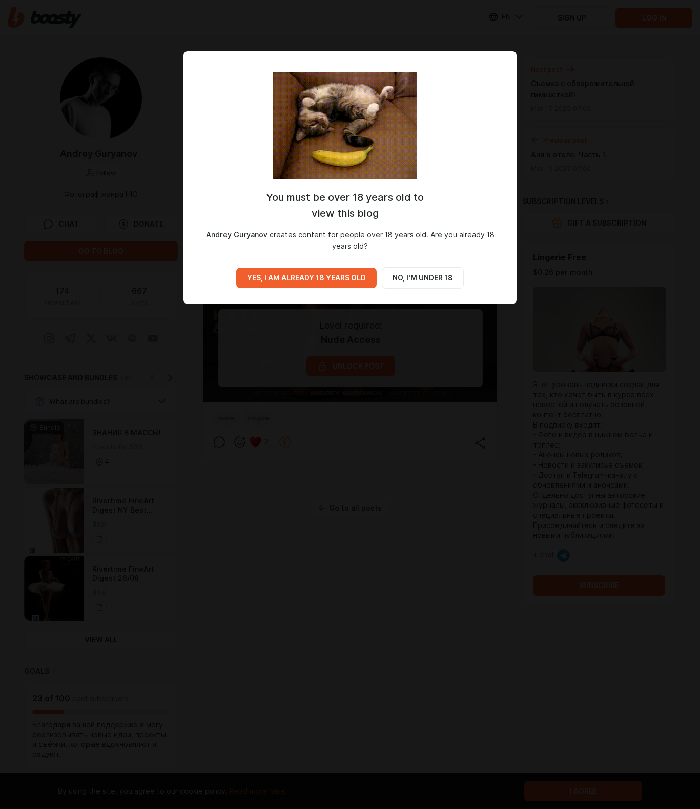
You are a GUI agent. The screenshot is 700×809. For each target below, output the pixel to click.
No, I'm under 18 (423, 278)
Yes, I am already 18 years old (306, 278)
